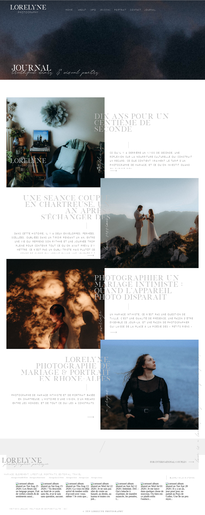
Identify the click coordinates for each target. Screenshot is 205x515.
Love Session (105, 234)
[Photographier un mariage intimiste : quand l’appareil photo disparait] (55, 304)
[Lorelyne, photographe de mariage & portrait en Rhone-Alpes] (149, 385)
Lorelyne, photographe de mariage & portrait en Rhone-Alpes (66, 369)
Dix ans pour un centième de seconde (131, 122)
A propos (105, 400)
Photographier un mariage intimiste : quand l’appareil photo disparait (138, 287)
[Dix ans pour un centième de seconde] (55, 142)
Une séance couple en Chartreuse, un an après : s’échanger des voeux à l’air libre (67, 211)
